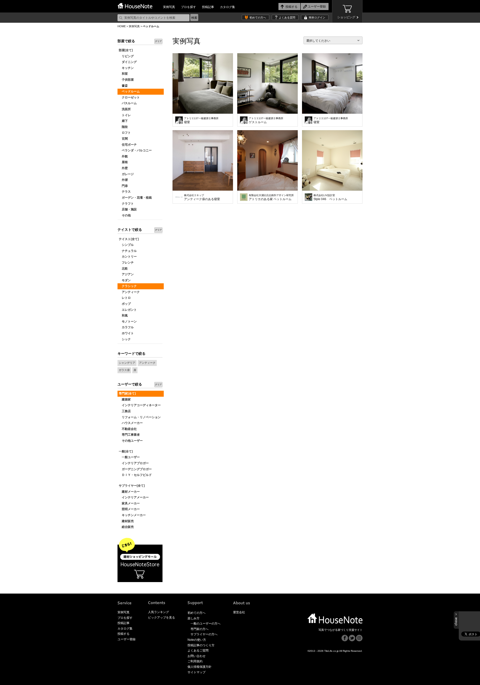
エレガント (128, 310)
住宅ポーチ (128, 144)
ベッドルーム (129, 91)
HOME (122, 26)
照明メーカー (129, 509)
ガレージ (126, 174)
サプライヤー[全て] (132, 485)
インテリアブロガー (134, 463)
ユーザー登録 (127, 639)
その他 (125, 215)
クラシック (128, 286)
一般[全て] (126, 451)
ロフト (125, 132)
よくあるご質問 (198, 650)
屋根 (123, 162)
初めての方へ (258, 17)
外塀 (123, 180)
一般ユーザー (129, 457)
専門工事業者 (129, 434)
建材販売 (126, 521)
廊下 (123, 121)
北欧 (123, 268)
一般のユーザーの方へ (205, 623)
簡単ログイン (317, 17)
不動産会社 (128, 429)
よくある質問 (287, 17)
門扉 (123, 186)
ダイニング (128, 62)
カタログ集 (227, 7)
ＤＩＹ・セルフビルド (135, 475)
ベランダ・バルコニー (135, 150)
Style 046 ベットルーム (330, 197)
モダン (125, 280)
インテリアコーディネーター (140, 405)
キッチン (126, 68)
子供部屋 (126, 79)
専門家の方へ (199, 629)
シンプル (126, 245)
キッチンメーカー (132, 515)
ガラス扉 (124, 369)
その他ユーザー (131, 440)
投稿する (124, 634)
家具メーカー (129, 503)
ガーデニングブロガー (135, 469)
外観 (123, 156)
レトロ (125, 298)
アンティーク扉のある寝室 (202, 197)
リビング (126, 56)
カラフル (126, 327)
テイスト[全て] (129, 239)
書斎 (123, 85)
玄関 (123, 138)
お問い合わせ (197, 656)
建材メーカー (129, 491)
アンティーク (129, 292)
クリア (158, 41)
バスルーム (128, 103)
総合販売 (126, 527)
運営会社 (239, 612)
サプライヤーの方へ (204, 634)
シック (125, 339)
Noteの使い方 (197, 640)
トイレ (125, 115)
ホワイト (126, 333)
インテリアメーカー (134, 497)
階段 (123, 127)
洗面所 (125, 109)
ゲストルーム (266, 120)
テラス (125, 191)
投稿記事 (208, 7)
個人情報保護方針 (200, 667)
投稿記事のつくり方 (201, 645)
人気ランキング (158, 612)
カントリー (128, 256)
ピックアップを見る (161, 617)
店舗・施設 (128, 209)
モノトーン (128, 321)
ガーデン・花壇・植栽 (135, 197)
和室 (123, 73)
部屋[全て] (126, 50)
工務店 (125, 411)
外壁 (123, 168)
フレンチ (126, 262)
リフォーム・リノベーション (140, 417)
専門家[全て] (127, 393)
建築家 (125, 399)
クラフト (126, 203)
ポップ (125, 304)
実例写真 (169, 7)
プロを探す (188, 7)
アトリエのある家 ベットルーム (271, 197)
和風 (123, 315)
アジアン (126, 274)
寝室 (201, 120)
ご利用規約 (195, 661)
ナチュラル (128, 251)
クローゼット (129, 97)
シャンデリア (127, 362)
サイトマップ (197, 672)
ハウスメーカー (131, 423)
